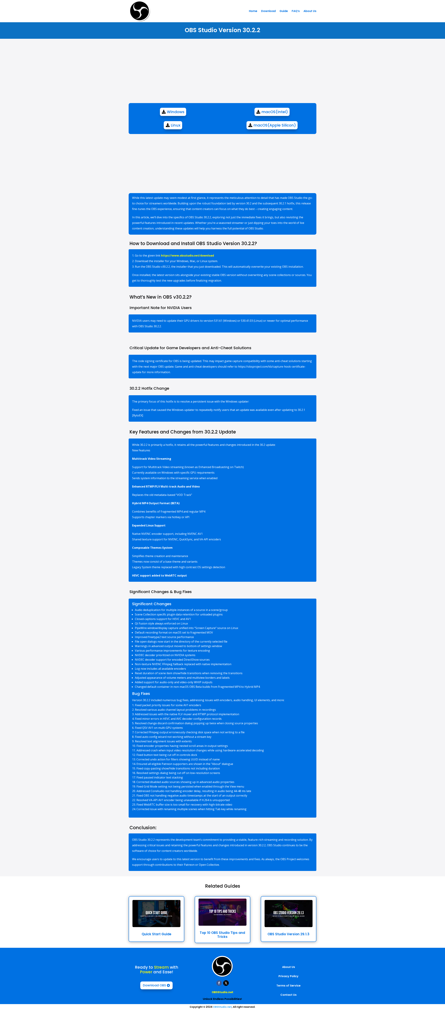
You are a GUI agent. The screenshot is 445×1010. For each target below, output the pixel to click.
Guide (284, 11)
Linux (175, 125)
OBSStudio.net (222, 992)
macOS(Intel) (274, 112)
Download (268, 11)
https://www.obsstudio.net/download (187, 255)
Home (253, 11)
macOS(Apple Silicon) (274, 125)
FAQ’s (296, 11)
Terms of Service (288, 986)
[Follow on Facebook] (219, 983)
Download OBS (154, 985)
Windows (175, 112)
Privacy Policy (288, 976)
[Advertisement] (222, 73)
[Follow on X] (226, 983)
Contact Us (288, 995)
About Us (310, 11)
